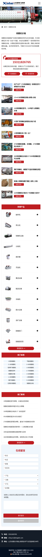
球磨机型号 (11, 370)
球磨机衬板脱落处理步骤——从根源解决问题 (18, 427)
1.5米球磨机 (30, 374)
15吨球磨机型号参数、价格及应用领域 (16, 401)
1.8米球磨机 (30, 367)
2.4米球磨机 (30, 364)
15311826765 (22, 62)
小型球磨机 (30, 377)
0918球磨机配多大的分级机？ (13, 416)
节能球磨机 (30, 361)
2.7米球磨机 (30, 370)
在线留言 (13, 74)
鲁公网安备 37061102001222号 (22, 554)
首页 (5, 27)
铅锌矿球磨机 (12, 367)
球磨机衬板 (11, 374)
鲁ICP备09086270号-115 (21, 552)
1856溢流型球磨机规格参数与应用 (15, 432)
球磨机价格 (12, 27)
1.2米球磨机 (12, 377)
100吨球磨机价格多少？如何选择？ (15, 411)
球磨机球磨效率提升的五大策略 (14, 406)
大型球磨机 (11, 361)
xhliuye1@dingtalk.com (15, 538)
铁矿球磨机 (11, 380)
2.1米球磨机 (12, 364)
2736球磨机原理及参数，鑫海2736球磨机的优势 (19, 421)
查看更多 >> (21, 348)
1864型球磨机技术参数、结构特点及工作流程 (18, 437)
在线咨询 (31, 74)
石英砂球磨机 (12, 383)
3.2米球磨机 (30, 380)
